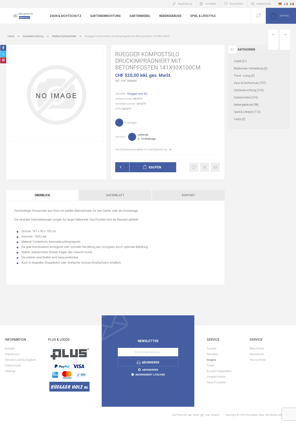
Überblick (42, 195)
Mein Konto (257, 348)
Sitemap (10, 371)
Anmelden (210, 3)
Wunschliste (257, 359)
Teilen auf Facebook (3, 48)
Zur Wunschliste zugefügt (193, 167)
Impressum (12, 354)
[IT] (292, 4)
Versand (132, 80)
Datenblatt (115, 195)
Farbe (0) (239, 119)
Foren (210, 365)
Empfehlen (215, 167)
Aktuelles (212, 354)
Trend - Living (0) (244, 75)
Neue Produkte (216, 382)
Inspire (211, 359)
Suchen (211, 348)
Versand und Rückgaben (20, 359)
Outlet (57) (240, 61)
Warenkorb (257, 354)
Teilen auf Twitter (3, 54)
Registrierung (185, 3)
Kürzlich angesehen (219, 371)
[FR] (286, 4)
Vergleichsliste (263, 3)
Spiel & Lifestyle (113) (247, 111)
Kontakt (188, 195)
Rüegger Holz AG (137, 93)
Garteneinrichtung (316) (249, 90)
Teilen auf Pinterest (3, 60)
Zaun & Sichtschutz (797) (250, 83)
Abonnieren (150, 369)
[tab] (42, 195)
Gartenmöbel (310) (246, 97)
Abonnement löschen (150, 374)
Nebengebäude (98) (246, 104)
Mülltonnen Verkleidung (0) (250, 68)
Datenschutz (13, 365)
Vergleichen (204, 167)
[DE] (280, 4)
